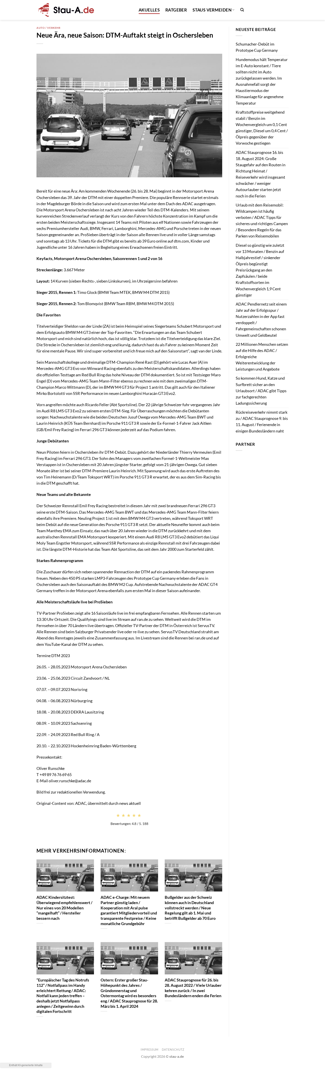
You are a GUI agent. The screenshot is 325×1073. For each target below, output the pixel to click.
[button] (242, 10)
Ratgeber (176, 9)
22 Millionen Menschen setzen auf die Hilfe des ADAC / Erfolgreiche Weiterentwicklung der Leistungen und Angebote (262, 357)
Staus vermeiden (212, 9)
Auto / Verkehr (48, 27)
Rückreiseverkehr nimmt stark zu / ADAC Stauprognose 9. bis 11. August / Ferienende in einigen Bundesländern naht (262, 421)
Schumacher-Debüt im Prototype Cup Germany (257, 47)
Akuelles (149, 9)
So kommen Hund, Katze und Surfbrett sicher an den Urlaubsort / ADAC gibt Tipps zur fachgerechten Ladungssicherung (261, 390)
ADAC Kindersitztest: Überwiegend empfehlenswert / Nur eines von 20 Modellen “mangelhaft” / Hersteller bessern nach (64, 908)
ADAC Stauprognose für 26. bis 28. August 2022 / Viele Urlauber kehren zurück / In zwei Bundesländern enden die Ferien (193, 987)
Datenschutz (173, 1049)
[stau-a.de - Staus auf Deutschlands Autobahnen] (65, 9)
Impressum (150, 1049)
